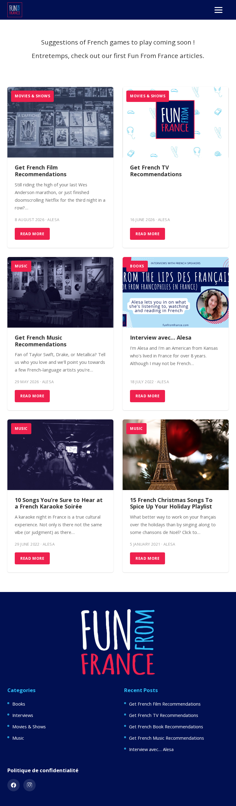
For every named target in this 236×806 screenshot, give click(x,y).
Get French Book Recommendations (166, 726)
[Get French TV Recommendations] (176, 122)
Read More (32, 233)
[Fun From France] (14, 9)
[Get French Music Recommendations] (60, 292)
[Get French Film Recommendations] (60, 122)
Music (21, 266)
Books (137, 266)
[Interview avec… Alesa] (176, 292)
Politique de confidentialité (42, 770)
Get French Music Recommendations (40, 341)
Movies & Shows (32, 96)
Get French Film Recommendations (40, 171)
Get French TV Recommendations (156, 171)
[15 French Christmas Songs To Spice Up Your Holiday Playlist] (176, 454)
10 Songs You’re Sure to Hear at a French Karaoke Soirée (59, 503)
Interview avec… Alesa (160, 337)
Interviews (22, 715)
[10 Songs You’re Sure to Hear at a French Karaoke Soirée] (60, 454)
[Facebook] (13, 785)
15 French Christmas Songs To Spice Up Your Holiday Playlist (171, 503)
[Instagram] (29, 785)
